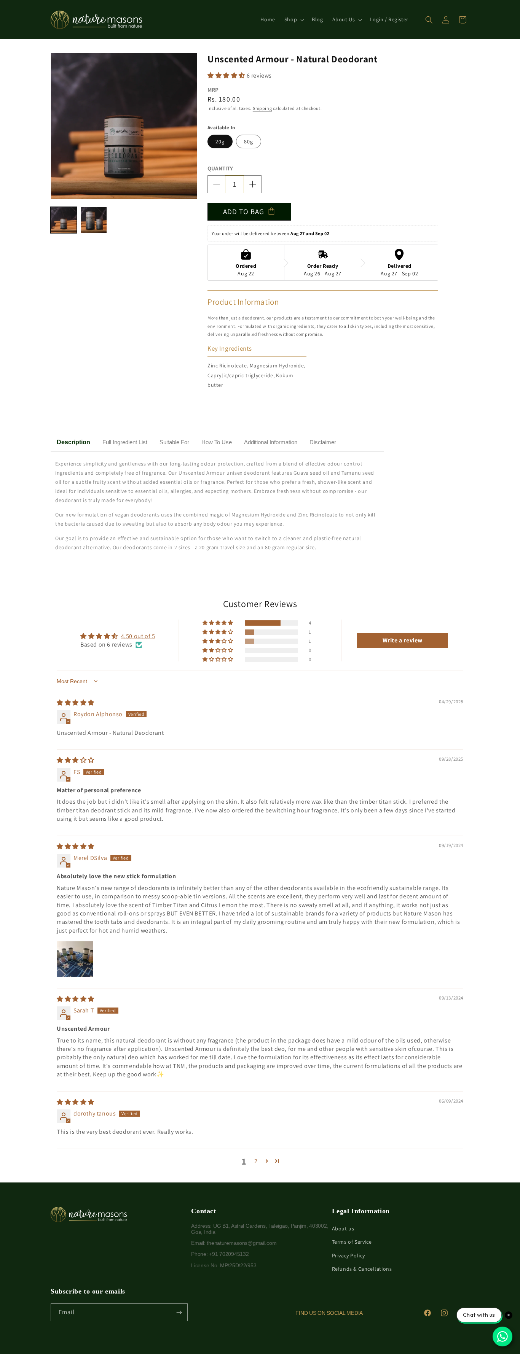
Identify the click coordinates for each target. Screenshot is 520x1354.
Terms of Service (352, 1241)
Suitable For (174, 442)
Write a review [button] (403, 640)
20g (220, 141)
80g (248, 141)
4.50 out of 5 (138, 636)
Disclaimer (322, 442)
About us (343, 1228)
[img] (75, 703)
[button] (293, 19)
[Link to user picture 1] (75, 959)
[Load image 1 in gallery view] (64, 220)
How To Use (216, 442)
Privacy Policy (348, 1255)
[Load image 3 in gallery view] (94, 220)
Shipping (262, 108)
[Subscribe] (179, 1312)
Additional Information (270, 442)
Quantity (220, 168)
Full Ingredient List (124, 442)
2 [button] (256, 1161)
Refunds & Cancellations (362, 1268)
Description (73, 442)
